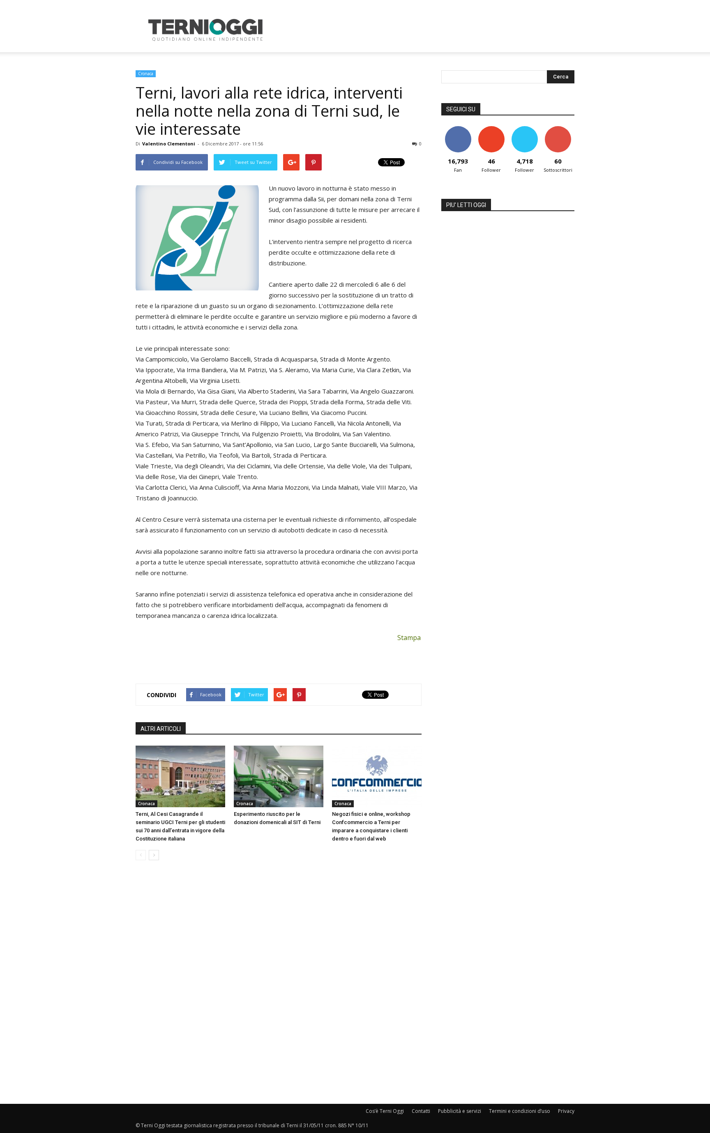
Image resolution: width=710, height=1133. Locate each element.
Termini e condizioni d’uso (519, 1111)
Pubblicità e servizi (459, 1111)
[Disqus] (279, 982)
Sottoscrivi (558, 129)
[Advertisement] (424, 30)
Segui (491, 129)
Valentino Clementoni (168, 143)
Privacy (566, 1111)
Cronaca (145, 73)
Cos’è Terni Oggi (385, 1111)
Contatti (421, 1111)
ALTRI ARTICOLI (161, 728)
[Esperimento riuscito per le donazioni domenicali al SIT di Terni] (278, 776)
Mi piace (458, 129)
